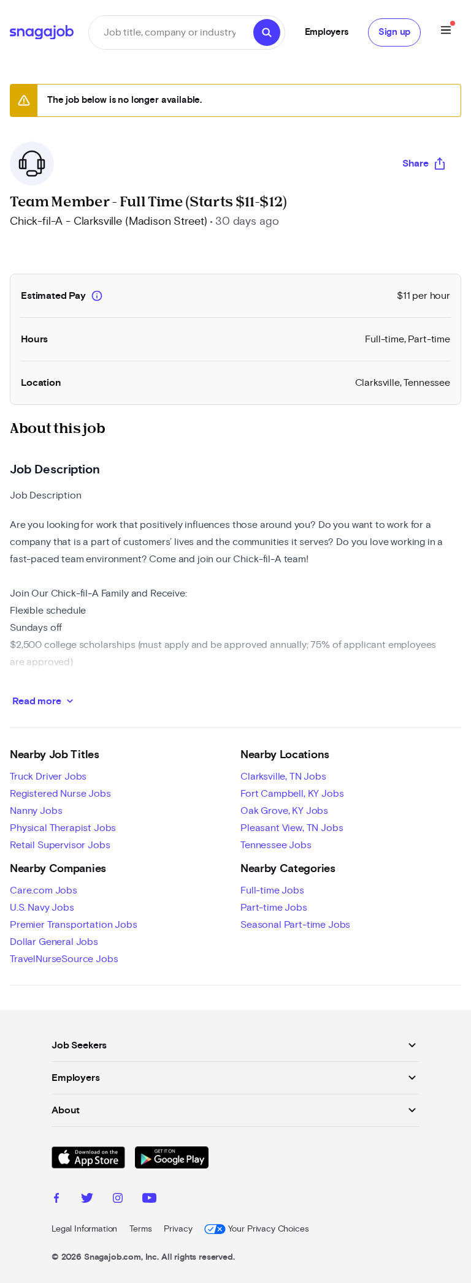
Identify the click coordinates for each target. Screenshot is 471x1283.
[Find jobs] (266, 32)
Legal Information (84, 1229)
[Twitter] (87, 1200)
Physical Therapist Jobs (63, 828)
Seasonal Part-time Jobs (295, 925)
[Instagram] (118, 1200)
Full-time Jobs (272, 890)
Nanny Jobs (36, 811)
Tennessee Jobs (276, 845)
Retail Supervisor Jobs (60, 845)
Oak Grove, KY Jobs (284, 811)
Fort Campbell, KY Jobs (291, 794)
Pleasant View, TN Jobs (291, 828)
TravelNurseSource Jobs (64, 959)
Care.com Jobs (43, 890)
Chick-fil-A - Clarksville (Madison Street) (108, 221)
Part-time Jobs (273, 907)
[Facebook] (56, 1200)
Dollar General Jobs (54, 942)
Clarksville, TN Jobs (283, 776)
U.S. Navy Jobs (42, 907)
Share (415, 163)
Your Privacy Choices (268, 1229)
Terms (140, 1229)
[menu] (446, 32)
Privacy (178, 1229)
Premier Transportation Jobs (73, 925)
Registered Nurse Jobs (60, 794)
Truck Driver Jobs (48, 776)
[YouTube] (149, 1200)
